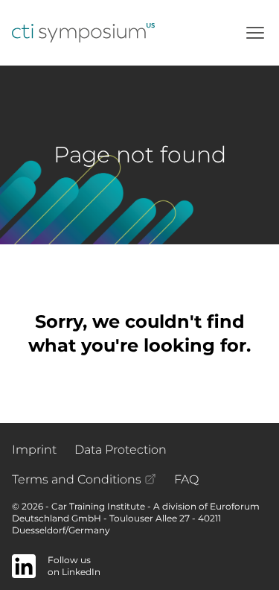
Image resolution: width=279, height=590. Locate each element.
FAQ (186, 479)
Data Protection (120, 449)
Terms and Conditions (78, 479)
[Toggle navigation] (255, 33)
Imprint (34, 449)
